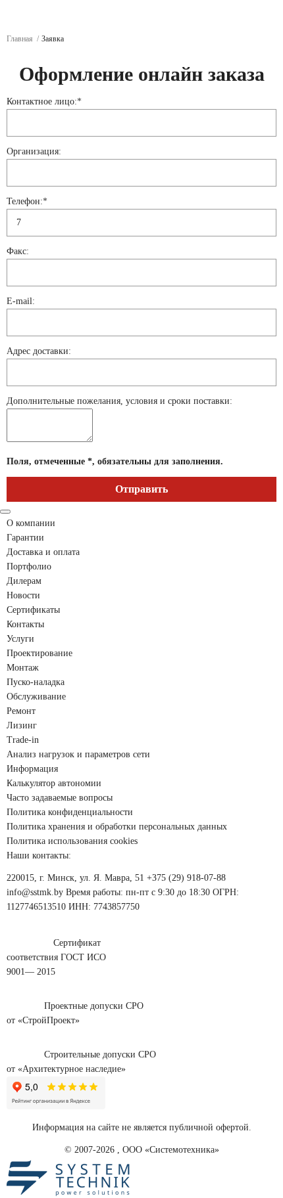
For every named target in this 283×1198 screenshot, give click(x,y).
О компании (31, 523)
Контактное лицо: (44, 101)
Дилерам (24, 581)
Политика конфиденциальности (70, 812)
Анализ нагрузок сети (78, 754)
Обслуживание (36, 696)
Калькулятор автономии (54, 783)
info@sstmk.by (35, 892)
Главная (20, 38)
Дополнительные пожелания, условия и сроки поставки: (119, 401)
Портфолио (29, 566)
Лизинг (22, 725)
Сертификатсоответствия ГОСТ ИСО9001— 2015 (56, 957)
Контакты (25, 624)
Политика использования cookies (72, 841)
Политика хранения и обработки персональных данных (117, 827)
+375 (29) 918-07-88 (186, 878)
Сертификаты (33, 610)
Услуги (20, 639)
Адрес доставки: (39, 351)
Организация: (34, 151)
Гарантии (25, 538)
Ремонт (21, 711)
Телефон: (27, 201)
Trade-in (23, 740)
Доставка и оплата (43, 552)
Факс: (18, 251)
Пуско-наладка (35, 682)
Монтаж (23, 668)
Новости (23, 595)
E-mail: (21, 301)
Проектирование (39, 653)
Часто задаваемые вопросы (60, 798)
